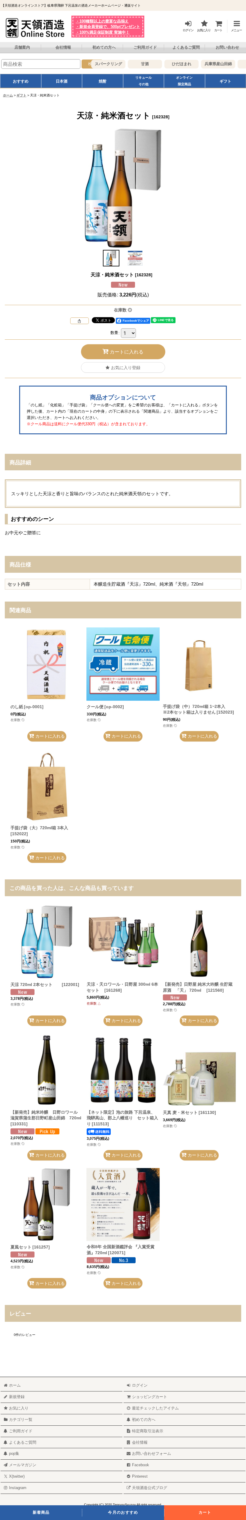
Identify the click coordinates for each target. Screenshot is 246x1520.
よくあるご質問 (186, 47)
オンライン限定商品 (184, 81)
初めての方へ (104, 47)
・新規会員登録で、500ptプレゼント (108, 26)
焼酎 (102, 81)
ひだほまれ (175, 63)
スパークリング (102, 63)
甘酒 (138, 63)
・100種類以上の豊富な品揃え (102, 21)
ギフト (225, 81)
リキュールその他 (143, 81)
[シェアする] (79, 320)
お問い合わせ (227, 47)
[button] (234, 25)
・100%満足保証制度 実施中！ (103, 32)
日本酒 (62, 81)
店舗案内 (22, 47)
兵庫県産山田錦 (211, 63)
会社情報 (63, 47)
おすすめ (20, 81)
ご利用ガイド (145, 47)
